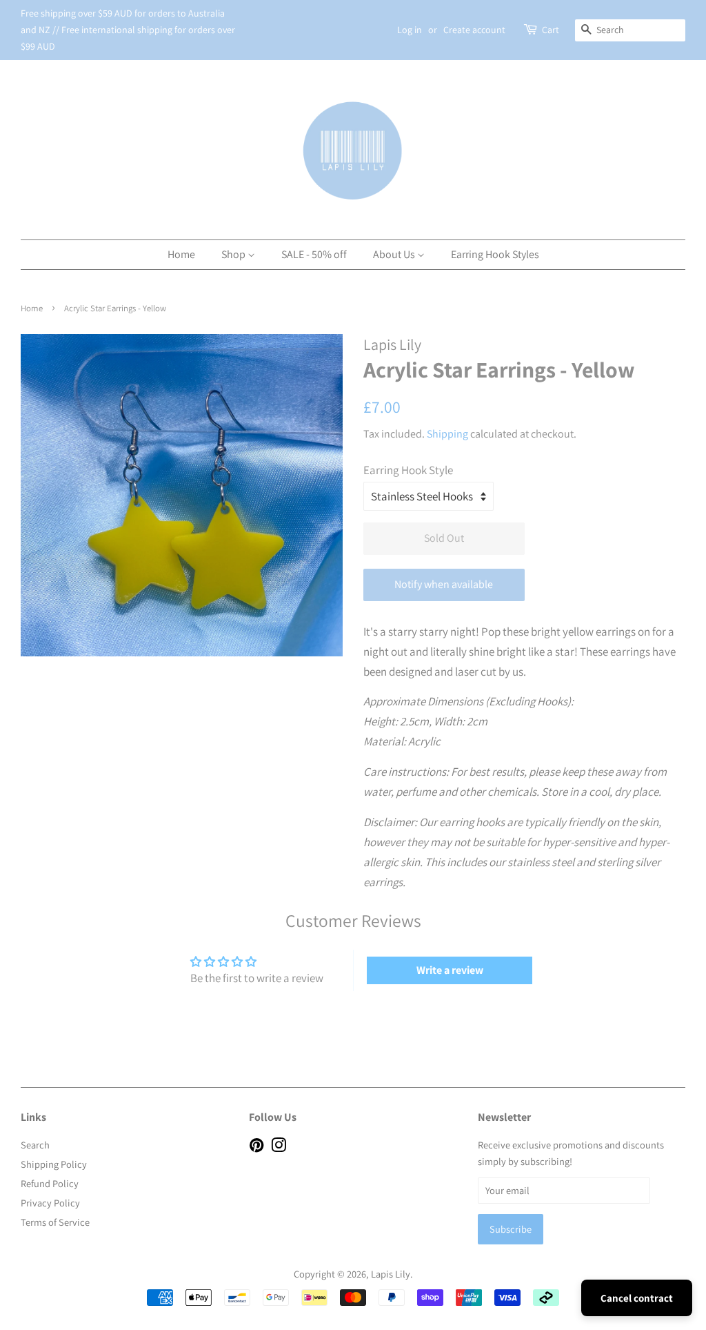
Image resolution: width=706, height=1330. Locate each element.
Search (35, 1144)
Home (181, 254)
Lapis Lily (390, 1273)
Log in (409, 29)
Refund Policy (50, 1183)
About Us (395, 254)
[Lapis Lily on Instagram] (278, 1147)
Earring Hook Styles (495, 254)
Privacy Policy (50, 1202)
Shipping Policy (54, 1164)
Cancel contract (637, 1297)
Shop (234, 254)
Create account (474, 29)
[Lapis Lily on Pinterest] (256, 1147)
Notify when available (443, 584)
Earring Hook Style (408, 470)
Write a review (449, 970)
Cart (550, 29)
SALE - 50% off (314, 254)
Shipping (447, 434)
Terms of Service (55, 1222)
